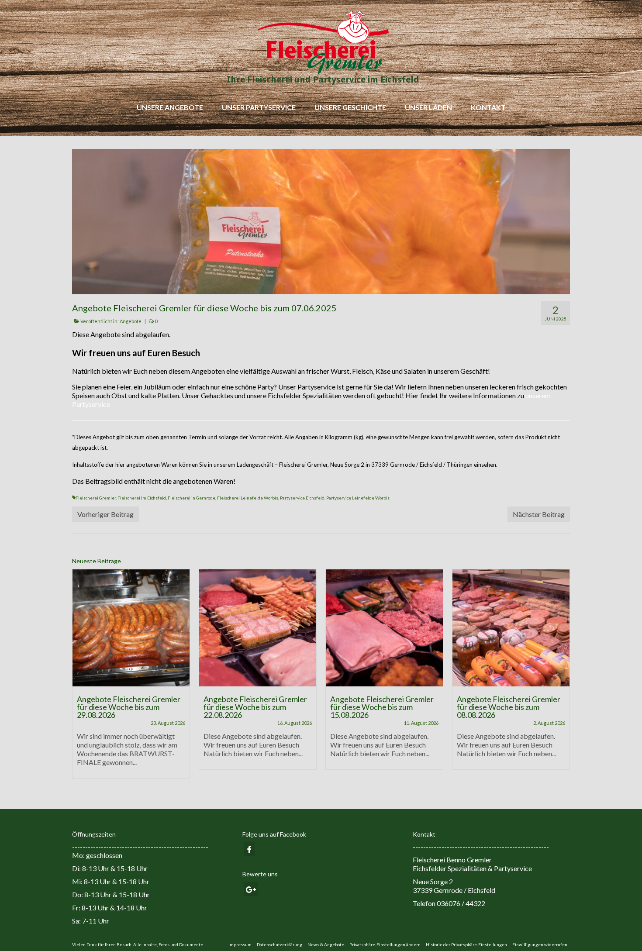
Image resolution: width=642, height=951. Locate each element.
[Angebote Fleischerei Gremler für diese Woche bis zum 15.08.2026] (384, 627)
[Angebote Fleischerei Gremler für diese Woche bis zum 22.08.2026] (257, 627)
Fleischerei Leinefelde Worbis (247, 497)
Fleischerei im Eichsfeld (141, 497)
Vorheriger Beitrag (105, 514)
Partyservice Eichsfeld (302, 497)
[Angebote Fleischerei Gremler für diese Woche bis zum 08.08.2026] (511, 627)
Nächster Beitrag (539, 514)
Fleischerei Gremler (96, 497)
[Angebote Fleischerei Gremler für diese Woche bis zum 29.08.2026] (131, 627)
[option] (131, 678)
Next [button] (562, 678)
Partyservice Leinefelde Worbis (358, 497)
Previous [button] (79, 678)
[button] (385, 944)
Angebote (131, 321)
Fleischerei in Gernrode (191, 497)
